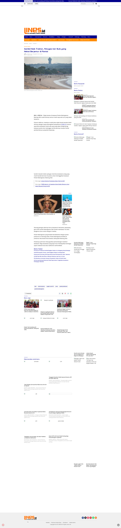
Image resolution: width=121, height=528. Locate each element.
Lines (56, 286)
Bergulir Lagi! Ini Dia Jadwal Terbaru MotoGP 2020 (78, 465)
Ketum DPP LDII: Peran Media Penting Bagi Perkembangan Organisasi (58, 436)
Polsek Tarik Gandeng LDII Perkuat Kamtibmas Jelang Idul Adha (31, 328)
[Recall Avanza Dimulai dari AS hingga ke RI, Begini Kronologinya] (79, 299)
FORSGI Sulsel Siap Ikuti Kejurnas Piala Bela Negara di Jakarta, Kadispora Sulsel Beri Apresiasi (31, 310)
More (89, 37)
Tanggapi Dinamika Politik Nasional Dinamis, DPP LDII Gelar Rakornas (60, 378)
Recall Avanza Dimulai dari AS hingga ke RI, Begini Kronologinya (79, 354)
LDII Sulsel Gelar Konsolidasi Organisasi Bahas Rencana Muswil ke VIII (35, 412)
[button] (93, 4)
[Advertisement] (19, 26)
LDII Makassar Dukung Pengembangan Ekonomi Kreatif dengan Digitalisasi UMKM (60, 412)
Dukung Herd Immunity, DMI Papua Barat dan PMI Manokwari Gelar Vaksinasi (52, 254)
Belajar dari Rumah (85, 39)
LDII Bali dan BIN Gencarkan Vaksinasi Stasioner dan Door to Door (49, 256)
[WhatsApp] (93, 518)
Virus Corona (61, 39)
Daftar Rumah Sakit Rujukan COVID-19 (47, 39)
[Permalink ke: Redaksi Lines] (25, 54)
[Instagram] (88, 518)
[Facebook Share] (60, 293)
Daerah (25, 46)
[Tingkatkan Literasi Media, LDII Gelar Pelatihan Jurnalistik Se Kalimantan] (35, 427)
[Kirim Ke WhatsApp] (71, 293)
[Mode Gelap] (96, 4)
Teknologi (83, 37)
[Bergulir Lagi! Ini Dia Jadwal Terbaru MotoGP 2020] (79, 410)
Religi (58, 37)
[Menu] (25, 4)
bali (35, 286)
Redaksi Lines (29, 54)
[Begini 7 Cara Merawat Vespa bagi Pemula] (91, 188)
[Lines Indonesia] (34, 30)
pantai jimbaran (63, 286)
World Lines (30, 3)
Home (26, 37)
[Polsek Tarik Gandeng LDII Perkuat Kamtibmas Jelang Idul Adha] (31, 321)
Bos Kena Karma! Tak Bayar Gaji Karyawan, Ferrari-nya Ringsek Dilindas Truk (91, 465)
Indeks (36, 3)
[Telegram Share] (68, 293)
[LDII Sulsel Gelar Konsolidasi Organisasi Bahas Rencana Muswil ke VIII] (35, 401)
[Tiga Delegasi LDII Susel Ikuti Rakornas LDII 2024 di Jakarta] (35, 372)
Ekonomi (45, 37)
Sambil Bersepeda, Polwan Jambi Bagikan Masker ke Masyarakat (49, 252)
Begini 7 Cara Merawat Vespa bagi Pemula (91, 244)
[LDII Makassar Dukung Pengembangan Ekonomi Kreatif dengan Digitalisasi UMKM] (60, 401)
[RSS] (96, 518)
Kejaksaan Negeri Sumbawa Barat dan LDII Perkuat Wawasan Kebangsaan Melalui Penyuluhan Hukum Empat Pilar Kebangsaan (64, 310)
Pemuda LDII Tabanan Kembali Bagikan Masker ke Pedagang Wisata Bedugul (52, 250)
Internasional (38, 37)
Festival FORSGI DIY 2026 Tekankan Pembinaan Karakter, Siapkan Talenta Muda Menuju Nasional (72, 1)
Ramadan (27, 39)
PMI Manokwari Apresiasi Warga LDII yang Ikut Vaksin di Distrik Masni (50, 258)
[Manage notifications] (3, 525)
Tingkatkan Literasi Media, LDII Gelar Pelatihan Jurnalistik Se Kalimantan (35, 437)
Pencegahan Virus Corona (72, 39)
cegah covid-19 (50, 286)
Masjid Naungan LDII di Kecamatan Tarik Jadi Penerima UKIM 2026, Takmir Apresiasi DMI (63, 331)
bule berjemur (41, 286)
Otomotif (71, 37)
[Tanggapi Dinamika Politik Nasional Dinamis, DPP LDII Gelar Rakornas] (60, 368)
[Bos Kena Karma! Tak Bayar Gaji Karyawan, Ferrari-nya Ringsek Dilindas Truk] (91, 410)
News (31, 37)
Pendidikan (51, 37)
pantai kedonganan (39, 289)
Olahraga (77, 37)
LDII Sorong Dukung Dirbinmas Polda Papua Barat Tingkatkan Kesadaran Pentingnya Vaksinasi (51, 261)
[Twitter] (85, 518)
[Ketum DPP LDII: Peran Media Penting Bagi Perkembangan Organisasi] (60, 427)
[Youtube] (90, 518)
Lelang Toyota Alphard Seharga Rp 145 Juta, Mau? (91, 354)
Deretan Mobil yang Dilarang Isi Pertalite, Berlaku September (79, 244)
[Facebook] (83, 518)
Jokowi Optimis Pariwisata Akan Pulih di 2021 (53, 181)
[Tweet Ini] (62, 293)
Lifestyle (64, 37)
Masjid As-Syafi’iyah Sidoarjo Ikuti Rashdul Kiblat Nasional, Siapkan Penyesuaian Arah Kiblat (47, 313)
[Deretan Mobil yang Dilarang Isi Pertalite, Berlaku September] (79, 188)
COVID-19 (63, 124)
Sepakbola (34, 39)
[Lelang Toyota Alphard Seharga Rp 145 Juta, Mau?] (91, 299)
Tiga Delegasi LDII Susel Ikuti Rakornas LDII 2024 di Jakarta (35, 385)
